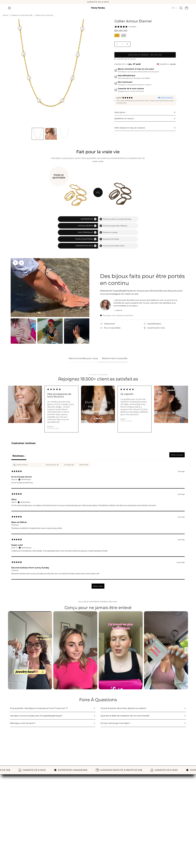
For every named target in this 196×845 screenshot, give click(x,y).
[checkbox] (83, 464)
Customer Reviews (141, 813)
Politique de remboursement (84, 817)
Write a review (177, 455)
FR (173, 8)
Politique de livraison (80, 821)
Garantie (74, 813)
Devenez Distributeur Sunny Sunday (26, 834)
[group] (98, 2)
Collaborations (139, 821)
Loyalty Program (140, 817)
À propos (12, 813)
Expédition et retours (124, 118)
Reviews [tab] (18, 455)
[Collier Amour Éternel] (38, 134)
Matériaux (13, 821)
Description (119, 112)
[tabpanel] (98, 526)
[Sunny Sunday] (98, 8)
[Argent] (123, 35)
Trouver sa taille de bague (20, 817)
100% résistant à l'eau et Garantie (129, 128)
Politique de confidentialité (83, 825)
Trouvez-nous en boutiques (21, 829)
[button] (181, 8)
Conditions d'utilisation (81, 829)
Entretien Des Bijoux (18, 825)
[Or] (116, 35)
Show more (98, 586)
